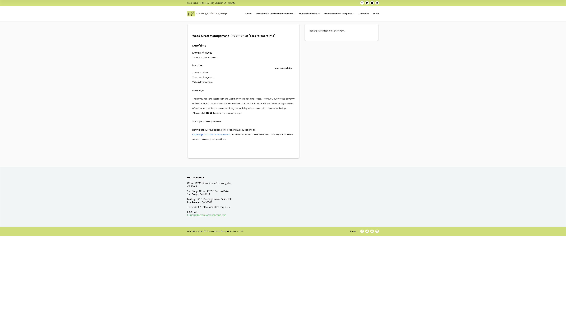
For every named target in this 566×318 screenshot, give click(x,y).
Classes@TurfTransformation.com (211, 134)
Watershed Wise (308, 13)
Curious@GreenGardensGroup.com (206, 215)
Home (248, 13)
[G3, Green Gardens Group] (207, 13)
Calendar (364, 13)
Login (376, 13)
